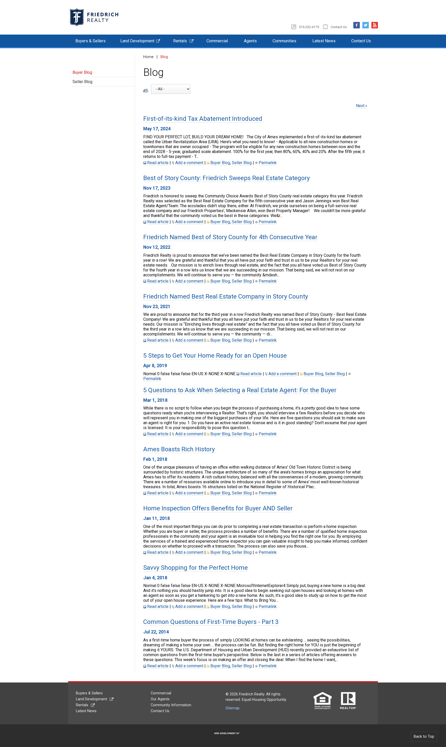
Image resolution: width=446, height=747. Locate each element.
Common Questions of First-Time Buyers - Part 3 (210, 621)
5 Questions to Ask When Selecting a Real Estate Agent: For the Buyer (240, 390)
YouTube (374, 24)
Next (360, 105)
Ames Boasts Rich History (179, 449)
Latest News (324, 40)
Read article (158, 162)
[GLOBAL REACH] (224, 737)
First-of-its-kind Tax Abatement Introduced (202, 118)
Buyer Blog (82, 72)
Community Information (171, 705)
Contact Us (339, 27)
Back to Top (424, 736)
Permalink (268, 162)
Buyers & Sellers (90, 40)
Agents (250, 40)
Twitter (365, 24)
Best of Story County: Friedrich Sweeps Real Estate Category (226, 178)
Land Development (137, 40)
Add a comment (189, 162)
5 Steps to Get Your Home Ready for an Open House (215, 355)
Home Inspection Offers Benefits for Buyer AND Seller (218, 508)
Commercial (217, 40)
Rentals (180, 40)
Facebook (356, 24)
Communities (284, 40)
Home (148, 57)
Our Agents (160, 699)
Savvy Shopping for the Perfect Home (195, 567)
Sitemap (233, 708)
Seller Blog (82, 81)
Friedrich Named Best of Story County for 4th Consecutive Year (230, 237)
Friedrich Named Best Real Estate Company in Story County (225, 296)
